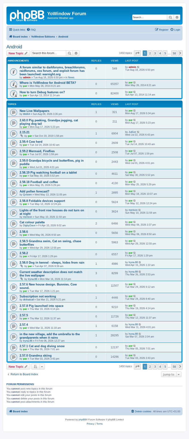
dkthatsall (28, 299)
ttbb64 (26, 114)
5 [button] (165, 53)
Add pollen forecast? (34, 191)
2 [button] (150, 53)
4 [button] (160, 53)
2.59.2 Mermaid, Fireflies (37, 151)
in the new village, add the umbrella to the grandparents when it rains (50, 335)
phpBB (82, 419)
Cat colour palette (32, 222)
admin (27, 77)
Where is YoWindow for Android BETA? (48, 82)
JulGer (132, 132)
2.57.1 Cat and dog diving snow (42, 346)
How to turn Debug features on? (42, 92)
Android (14, 46)
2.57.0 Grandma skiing (36, 355)
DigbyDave (29, 225)
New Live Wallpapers (34, 111)
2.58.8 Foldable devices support (42, 201)
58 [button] (174, 53)
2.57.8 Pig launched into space (41, 306)
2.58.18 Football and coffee (39, 182)
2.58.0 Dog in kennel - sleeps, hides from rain (52, 262)
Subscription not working (38, 296)
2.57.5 (24, 315)
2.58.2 (24, 253)
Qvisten (27, 194)
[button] (137, 53)
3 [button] (155, 53)
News (71, 77)
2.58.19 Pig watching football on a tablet (48, 172)
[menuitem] (31, 29)
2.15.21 (25, 132)
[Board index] (27, 15)
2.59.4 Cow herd (31, 141)
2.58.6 (24, 231)
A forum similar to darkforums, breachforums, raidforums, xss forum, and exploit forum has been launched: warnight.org (53, 71)
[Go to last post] (138, 67)
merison (27, 216)
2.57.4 (24, 324)
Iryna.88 (133, 262)
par (25, 85)
